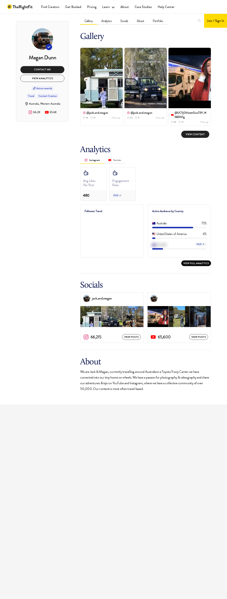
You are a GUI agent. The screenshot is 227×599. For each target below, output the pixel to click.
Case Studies (143, 7)
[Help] (199, 21)
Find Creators (50, 7)
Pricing (91, 7)
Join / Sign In (215, 20)
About (124, 7)
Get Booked (73, 7)
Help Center (166, 7)
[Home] (19, 7)
